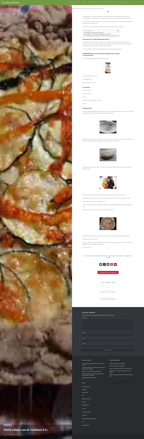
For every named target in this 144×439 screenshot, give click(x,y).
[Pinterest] (115, 264)
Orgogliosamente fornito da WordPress (102, 436)
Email (83, 338)
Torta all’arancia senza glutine (119, 363)
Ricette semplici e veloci (86, 398)
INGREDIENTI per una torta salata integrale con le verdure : (97, 34)
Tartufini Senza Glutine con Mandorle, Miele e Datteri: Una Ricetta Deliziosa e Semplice (93, 368)
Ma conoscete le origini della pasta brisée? (93, 32)
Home (80, 8)
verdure (113, 282)
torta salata (107, 282)
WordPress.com (118, 436)
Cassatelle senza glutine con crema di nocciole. (122, 368)
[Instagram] (104, 264)
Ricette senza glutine (74, 2)
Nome (83, 332)
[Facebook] (100, 264)
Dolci (83, 395)
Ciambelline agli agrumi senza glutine (89, 377)
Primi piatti (84, 389)
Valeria (110, 363)
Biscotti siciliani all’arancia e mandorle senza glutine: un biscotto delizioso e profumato (93, 374)
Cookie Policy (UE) (137, 2)
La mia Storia (104, 2)
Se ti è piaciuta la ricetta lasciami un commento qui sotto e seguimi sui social (101, 35)
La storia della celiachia (94, 2)
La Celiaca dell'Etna (10, 2)
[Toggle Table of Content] (117, 31)
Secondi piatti (86, 8)
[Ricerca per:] (121, 382)
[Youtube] (108, 264)
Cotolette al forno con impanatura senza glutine (91, 371)
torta (102, 282)
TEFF (131, 2)
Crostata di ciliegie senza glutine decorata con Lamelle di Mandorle (93, 364)
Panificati (84, 401)
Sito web (84, 343)
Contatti (84, 2)
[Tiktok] (111, 264)
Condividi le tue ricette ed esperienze (118, 2)
